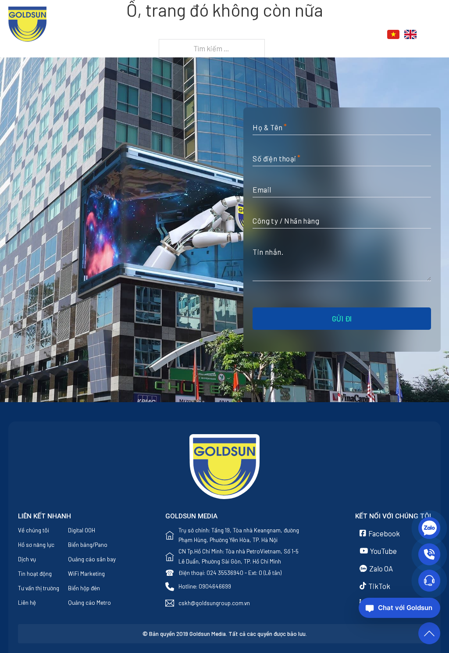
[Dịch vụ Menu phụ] (271, 35)
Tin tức (295, 35)
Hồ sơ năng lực (36, 544)
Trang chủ (160, 35)
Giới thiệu (203, 35)
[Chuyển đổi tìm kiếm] (436, 34)
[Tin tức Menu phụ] (315, 35)
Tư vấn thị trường (38, 588)
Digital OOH (81, 530)
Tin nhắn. (268, 251)
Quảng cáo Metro (89, 602)
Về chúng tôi (33, 530)
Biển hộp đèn (84, 588)
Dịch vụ (251, 35)
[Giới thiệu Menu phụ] (226, 35)
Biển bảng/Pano (87, 544)
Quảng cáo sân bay (92, 559)
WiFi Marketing (86, 573)
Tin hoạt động (35, 573)
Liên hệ (339, 35)
